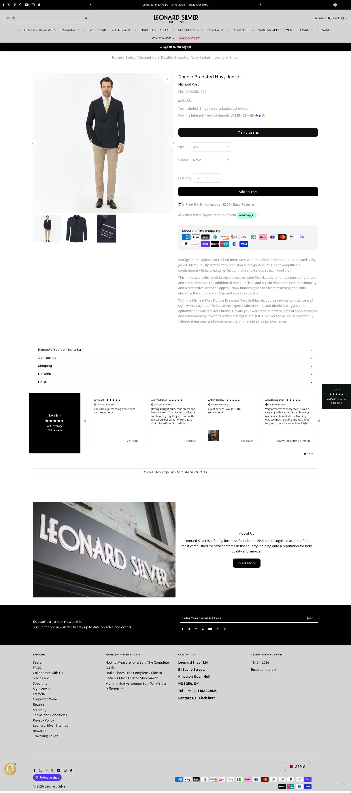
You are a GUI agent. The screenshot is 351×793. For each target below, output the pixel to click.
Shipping (206, 108)
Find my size (249, 132)
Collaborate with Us (48, 673)
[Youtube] (26, 5)
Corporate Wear (45, 699)
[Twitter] (8, 5)
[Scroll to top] (343, 783)
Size (181, 147)
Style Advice (42, 688)
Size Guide (41, 678)
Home (117, 57)
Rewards (39, 730)
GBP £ (343, 5)
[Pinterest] (14, 5)
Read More (247, 563)
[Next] (260, 4)
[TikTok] (38, 5)
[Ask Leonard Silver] (10, 769)
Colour (183, 160)
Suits (130, 57)
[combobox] (42, 17)
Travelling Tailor (45, 736)
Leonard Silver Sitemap (50, 725)
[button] (175, 47)
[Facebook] (3, 5)
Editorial (39, 694)
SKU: (181, 91)
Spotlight (40, 683)
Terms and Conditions (50, 715)
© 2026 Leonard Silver (50, 786)
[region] (202, 420)
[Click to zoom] (167, 79)
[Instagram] (33, 5)
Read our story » (263, 669)
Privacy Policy (43, 720)
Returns (39, 704)
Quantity (184, 178)
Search (38, 662)
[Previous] (91, 4)
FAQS (37, 667)
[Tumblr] (19, 5)
